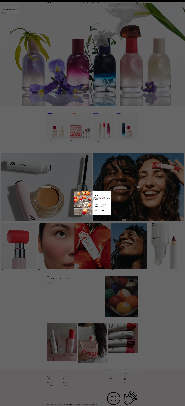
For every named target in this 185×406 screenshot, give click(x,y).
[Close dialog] (109, 192)
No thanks (102, 210)
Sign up (96, 210)
